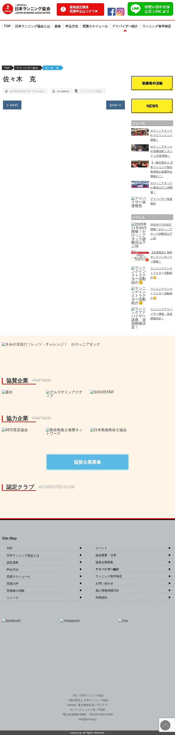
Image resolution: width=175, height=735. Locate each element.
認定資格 (12, 562)
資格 (57, 26)
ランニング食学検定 (156, 26)
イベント (101, 548)
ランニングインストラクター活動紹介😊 (161, 272)
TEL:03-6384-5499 (74, 714)
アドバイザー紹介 (125, 26)
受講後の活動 (15, 590)
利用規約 (101, 597)
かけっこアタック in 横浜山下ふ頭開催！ (161, 187)
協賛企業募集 (104, 562)
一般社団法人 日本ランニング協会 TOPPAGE (26, 8)
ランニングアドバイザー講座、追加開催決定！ (161, 313)
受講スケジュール (95, 26)
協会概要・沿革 (105, 555)
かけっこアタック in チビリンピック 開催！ (161, 135)
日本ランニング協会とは (32, 26)
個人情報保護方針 (107, 590)
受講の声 (12, 583)
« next (12, 105)
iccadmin (63, 91)
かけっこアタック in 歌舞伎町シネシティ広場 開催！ (161, 150)
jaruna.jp (77, 732)
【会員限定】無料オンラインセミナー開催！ (161, 256)
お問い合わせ (104, 583)
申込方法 (71, 26)
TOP (7, 26)
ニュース (12, 597)
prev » (115, 105)
